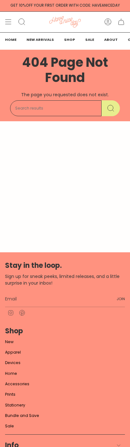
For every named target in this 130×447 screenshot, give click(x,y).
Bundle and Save (22, 415)
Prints (10, 394)
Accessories (17, 384)
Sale (9, 426)
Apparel (13, 352)
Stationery (15, 405)
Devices (13, 362)
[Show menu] (8, 22)
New (9, 341)
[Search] (111, 108)
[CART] (121, 22)
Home (11, 373)
